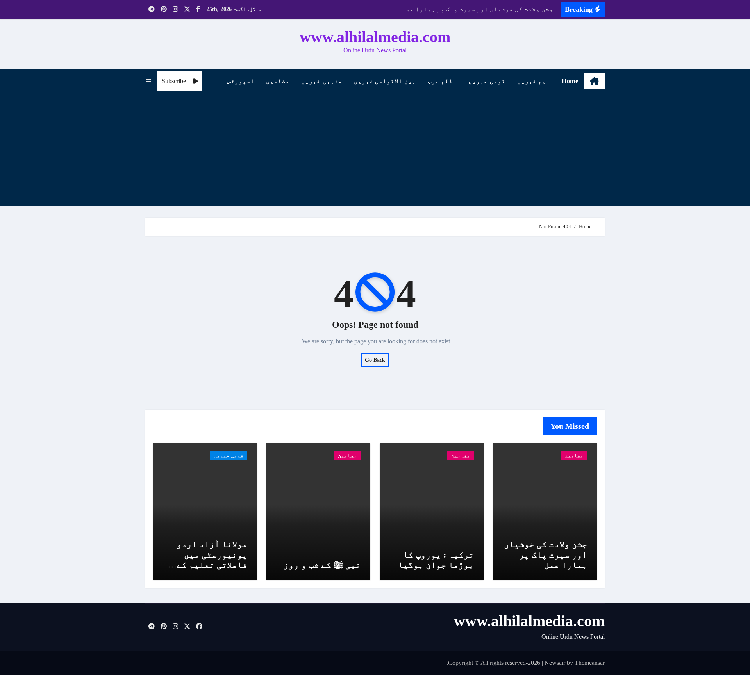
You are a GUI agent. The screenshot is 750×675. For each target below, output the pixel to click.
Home (570, 81)
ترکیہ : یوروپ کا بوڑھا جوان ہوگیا (436, 560)
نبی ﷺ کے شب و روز (322, 565)
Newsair (555, 662)
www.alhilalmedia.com (375, 37)
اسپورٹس (240, 81)
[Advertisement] (374, 151)
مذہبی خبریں (321, 81)
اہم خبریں (533, 81)
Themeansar (590, 662)
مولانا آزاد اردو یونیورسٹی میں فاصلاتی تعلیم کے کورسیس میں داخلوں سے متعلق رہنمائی (206, 564)
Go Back (375, 360)
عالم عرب (442, 81)
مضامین (277, 81)
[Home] (594, 81)
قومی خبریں (486, 81)
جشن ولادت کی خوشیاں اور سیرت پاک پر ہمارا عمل (545, 554)
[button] (148, 81)
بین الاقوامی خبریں (385, 81)
